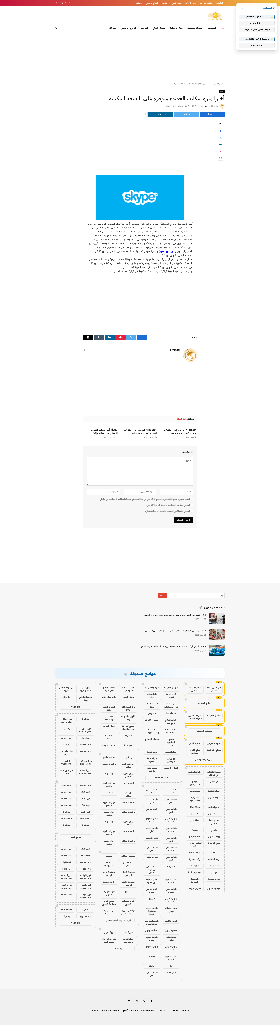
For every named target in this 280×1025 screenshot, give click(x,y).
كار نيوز (194, 813)
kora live (66, 785)
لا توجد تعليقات (181, 106)
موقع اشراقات (214, 750)
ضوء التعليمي (213, 743)
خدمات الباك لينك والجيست (128, 689)
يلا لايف (118, 948)
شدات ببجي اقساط (171, 791)
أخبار (221, 91)
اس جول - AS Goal (66, 772)
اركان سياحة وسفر (204, 759)
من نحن (174, 1010)
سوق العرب (128, 697)
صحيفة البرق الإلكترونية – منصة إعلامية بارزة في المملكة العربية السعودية (172, 646)
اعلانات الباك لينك (152, 705)
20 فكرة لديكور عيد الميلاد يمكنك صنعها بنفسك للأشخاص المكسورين (174, 630)
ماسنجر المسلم (204, 731)
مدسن (195, 830)
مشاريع (128, 735)
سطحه (109, 856)
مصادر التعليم (152, 739)
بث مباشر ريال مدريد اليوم (109, 940)
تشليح (128, 891)
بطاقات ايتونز (151, 930)
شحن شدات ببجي (171, 910)
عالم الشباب (204, 703)
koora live (66, 738)
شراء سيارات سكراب (109, 893)
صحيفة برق (194, 743)
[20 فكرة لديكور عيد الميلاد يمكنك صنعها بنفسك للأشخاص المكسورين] (217, 634)
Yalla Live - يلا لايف (66, 753)
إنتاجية (164, 3)
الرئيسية (219, 3)
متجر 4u (171, 866)
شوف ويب (195, 791)
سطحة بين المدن (128, 864)
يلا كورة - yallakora (66, 762)
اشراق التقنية (194, 771)
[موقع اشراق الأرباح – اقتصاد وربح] (215, 16)
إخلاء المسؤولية (148, 1010)
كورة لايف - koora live (85, 877)
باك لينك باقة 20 (109, 699)
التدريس (152, 713)
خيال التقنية (214, 791)
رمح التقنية (213, 859)
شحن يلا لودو (171, 921)
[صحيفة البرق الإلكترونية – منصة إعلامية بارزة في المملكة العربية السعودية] (217, 650)
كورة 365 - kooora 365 (85, 772)
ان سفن (214, 781)
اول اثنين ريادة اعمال (214, 689)
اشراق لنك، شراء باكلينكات (171, 705)
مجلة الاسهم (214, 797)
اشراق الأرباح (195, 888)
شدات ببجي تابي (152, 801)
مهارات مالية (190, 3)
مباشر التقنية (194, 872)
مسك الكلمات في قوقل (214, 773)
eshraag (204, 106)
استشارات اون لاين (195, 844)
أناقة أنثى (194, 820)
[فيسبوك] (220, 131)
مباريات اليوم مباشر (128, 765)
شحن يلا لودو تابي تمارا (152, 881)
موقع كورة (76, 837)
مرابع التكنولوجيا (194, 783)
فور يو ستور (152, 857)
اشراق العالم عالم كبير (171, 721)
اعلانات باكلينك (109, 745)
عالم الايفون (213, 807)
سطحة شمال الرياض (128, 874)
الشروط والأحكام (130, 1010)
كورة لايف (85, 792)
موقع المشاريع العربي (171, 742)
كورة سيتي (109, 932)
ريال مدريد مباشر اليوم (85, 689)
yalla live (75, 706)
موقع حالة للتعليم (152, 760)
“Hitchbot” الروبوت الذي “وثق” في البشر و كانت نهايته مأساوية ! (180, 431)
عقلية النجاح (176, 3)
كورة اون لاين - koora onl (85, 762)
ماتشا (152, 966)
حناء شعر (151, 956)
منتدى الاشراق (152, 720)
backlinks (171, 713)
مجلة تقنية (152, 752)
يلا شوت (128, 757)
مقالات (139, 3)
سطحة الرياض (128, 856)
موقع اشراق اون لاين (195, 751)
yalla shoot (109, 757)
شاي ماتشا (171, 972)
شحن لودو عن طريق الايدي (152, 922)
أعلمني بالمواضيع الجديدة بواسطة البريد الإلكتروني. (167, 511)
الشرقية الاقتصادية (195, 799)
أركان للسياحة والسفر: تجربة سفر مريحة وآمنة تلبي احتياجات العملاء (175, 615)
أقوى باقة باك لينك (128, 718)
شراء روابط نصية (171, 695)
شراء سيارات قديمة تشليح (118, 920)
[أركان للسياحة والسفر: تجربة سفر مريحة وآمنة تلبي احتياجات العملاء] (217, 618)
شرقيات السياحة (195, 880)
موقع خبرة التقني (214, 822)
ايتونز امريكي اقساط (152, 890)
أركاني (214, 872)
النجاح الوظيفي (152, 3)
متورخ (214, 830)
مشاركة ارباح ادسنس (194, 689)
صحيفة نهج (213, 813)
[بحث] (56, 28)
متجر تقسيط (152, 837)
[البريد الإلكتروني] (220, 158)
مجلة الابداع (194, 836)
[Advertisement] (140, 57)
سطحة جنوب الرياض (128, 883)
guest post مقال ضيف (109, 689)
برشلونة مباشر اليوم (66, 689)
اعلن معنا (163, 1010)
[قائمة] (222, 27)
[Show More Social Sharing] (145, 114)
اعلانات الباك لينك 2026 (171, 731)
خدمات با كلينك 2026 (109, 718)
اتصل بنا (94, 1010)
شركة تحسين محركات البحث (195, 717)
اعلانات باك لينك (109, 737)
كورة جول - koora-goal (85, 730)
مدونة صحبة (214, 879)
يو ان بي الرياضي (171, 760)
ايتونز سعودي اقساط (171, 820)
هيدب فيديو (194, 852)
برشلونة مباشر (109, 764)
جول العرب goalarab (128, 940)
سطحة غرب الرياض (109, 874)
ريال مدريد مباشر (128, 775)
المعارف (214, 852)
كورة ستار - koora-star (66, 720)
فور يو (152, 898)
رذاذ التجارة (194, 859)
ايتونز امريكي (152, 809)
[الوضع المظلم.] (56, 3)
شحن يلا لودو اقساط (152, 820)
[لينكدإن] (220, 144)
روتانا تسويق (214, 836)
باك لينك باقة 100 (128, 708)
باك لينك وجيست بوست (152, 731)
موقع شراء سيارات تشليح (109, 902)
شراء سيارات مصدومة (109, 912)
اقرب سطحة (109, 881)
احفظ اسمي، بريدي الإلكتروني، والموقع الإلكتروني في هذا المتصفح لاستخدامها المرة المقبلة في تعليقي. (144, 499)
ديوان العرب (109, 726)
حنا (171, 966)
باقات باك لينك (152, 695)
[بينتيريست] (220, 151)
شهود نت (194, 865)
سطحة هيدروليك (109, 864)
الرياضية (128, 745)
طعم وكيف (213, 865)
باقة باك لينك (213, 715)
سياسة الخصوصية (110, 1010)
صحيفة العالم (161, 777)
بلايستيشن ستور (171, 938)
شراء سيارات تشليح (128, 902)
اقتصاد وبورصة (206, 3)
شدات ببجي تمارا (152, 791)
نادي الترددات (214, 843)
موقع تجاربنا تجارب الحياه (128, 727)
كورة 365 (128, 932)
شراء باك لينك (171, 687)
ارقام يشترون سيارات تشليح (128, 912)
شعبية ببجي (171, 930)
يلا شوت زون (85, 916)
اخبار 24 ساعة (171, 768)
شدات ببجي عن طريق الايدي (152, 869)
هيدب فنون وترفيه (151, 769)
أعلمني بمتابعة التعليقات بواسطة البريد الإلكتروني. (168, 505)
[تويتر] (220, 137)
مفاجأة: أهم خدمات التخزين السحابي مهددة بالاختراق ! (104, 431)
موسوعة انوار (214, 888)
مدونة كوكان (195, 807)
